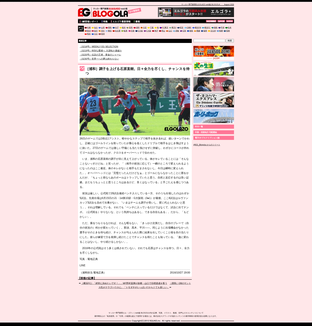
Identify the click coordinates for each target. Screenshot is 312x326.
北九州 (213, 31)
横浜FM (198, 27)
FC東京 (165, 27)
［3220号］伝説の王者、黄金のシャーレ (100, 58)
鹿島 (110, 27)
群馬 (131, 27)
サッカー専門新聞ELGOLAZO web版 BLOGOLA (110, 12)
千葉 (152, 27)
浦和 (138, 27)
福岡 (205, 31)
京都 (132, 31)
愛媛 (198, 31)
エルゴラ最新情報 (121, 21)
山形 (103, 27)
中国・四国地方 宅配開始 (206, 132)
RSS (230, 21)
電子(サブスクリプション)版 (207, 138)
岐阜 (125, 31)
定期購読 (212, 21)
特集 (105, 21)
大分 (96, 34)
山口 (170, 31)
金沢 (96, 31)
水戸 (117, 27)
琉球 (103, 34)
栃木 (124, 27)
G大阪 (140, 31)
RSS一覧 (199, 126)
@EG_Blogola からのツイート (206, 145)
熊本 (89, 34)
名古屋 (117, 31)
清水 (103, 31)
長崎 (228, 31)
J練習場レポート (89, 21)
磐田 (110, 31)
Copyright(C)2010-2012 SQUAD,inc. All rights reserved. (156, 321)
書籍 (137, 21)
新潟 (89, 31)
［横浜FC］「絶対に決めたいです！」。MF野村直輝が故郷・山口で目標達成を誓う (124, 283)
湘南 (215, 27)
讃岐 (177, 31)
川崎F (189, 27)
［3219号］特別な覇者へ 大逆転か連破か (101, 54)
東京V (174, 27)
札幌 (89, 27)
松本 (229, 27)
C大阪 (148, 31)
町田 (181, 27)
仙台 (96, 27)
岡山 (163, 31)
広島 (184, 31)
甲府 (222, 27)
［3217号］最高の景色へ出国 (95, 46)
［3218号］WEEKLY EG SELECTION (99, 50)
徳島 (191, 31)
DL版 (222, 21)
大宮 (145, 27)
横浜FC (207, 27)
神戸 (156, 31)
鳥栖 (221, 31)
